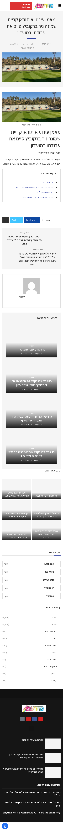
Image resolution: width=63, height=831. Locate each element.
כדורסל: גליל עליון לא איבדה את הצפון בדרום (35, 187)
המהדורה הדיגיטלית (25, 6)
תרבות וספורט (29, 645)
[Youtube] (28, 719)
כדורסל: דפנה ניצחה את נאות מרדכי (38, 197)
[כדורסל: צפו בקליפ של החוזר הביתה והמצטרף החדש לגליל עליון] (46, 510)
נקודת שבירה (48, 182)
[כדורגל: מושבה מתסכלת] (31, 340)
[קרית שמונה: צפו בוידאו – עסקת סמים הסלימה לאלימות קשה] (16, 510)
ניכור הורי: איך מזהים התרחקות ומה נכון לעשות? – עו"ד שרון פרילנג (26, 756)
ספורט (29, 638)
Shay (22, 297)
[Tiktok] (22, 719)
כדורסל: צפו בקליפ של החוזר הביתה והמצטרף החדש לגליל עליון (31, 383)
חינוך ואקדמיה (29, 631)
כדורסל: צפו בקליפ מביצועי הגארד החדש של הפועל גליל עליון (31, 454)
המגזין (29, 652)
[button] (31, 728)
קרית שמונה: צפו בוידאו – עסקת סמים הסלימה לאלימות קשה (32, 812)
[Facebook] (34, 719)
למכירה (29, 680)
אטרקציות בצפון (29, 666)
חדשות (29, 617)
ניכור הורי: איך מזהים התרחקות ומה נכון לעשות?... (17, 494)
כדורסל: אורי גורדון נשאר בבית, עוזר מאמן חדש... (16, 536)
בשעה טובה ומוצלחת (45, 192)
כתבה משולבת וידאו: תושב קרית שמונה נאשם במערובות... (46, 534)
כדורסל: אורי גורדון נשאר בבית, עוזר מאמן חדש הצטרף (31, 418)
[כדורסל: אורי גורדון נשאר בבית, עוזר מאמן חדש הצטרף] (16, 530)
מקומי (29, 624)
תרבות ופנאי (29, 659)
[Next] (9, 318)
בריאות (29, 673)
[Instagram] (40, 719)
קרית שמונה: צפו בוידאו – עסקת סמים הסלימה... (17, 515)
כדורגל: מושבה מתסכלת (31, 349)
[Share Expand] (5, 220)
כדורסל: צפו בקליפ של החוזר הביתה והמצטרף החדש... (46, 515)
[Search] (3, 5)
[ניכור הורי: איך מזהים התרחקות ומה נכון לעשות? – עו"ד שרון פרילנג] (16, 489)
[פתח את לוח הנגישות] (5, 826)
